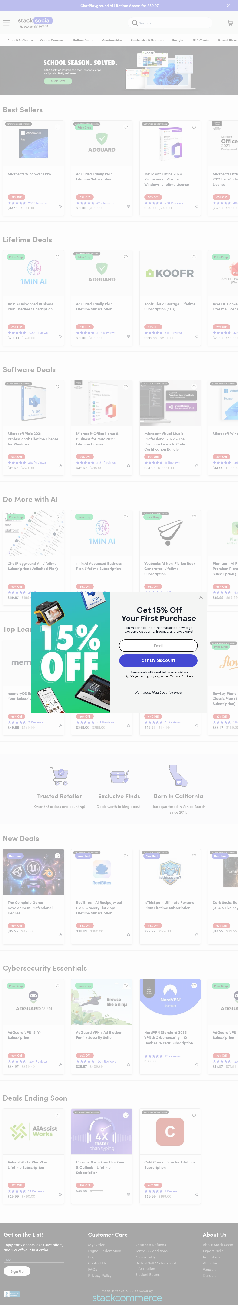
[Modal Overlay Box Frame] (119, 652)
